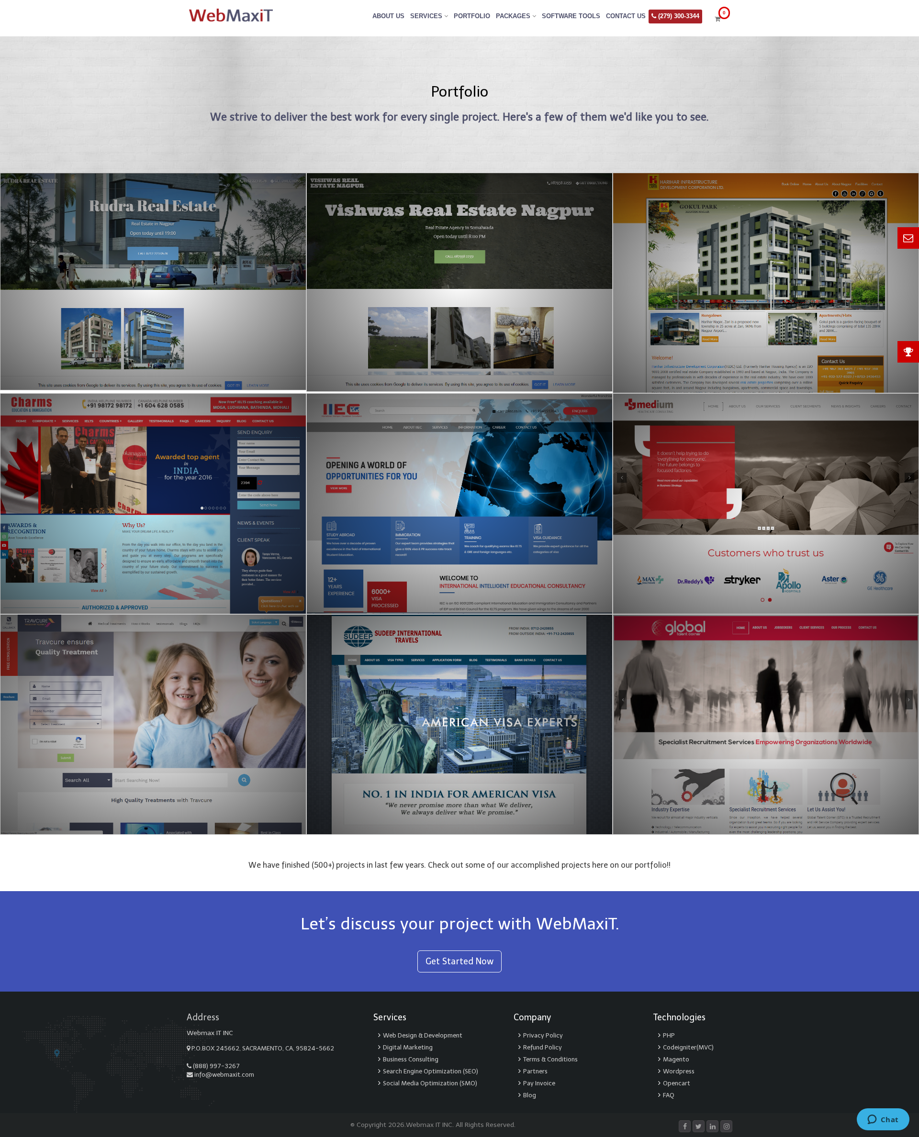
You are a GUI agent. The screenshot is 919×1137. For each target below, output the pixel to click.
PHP (669, 1035)
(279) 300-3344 (677, 16)
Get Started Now (459, 961)
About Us (388, 16)
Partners (535, 1071)
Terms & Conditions (550, 1059)
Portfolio (472, 16)
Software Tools (571, 16)
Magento (676, 1059)
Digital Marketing (408, 1047)
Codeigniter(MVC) (688, 1047)
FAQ (668, 1095)
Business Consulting (410, 1059)
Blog (529, 1095)
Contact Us (626, 16)
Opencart (676, 1083)
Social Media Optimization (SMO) (430, 1083)
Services (427, 16)
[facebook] (685, 1127)
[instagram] (726, 1127)
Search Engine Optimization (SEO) (430, 1071)
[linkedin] (712, 1127)
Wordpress (679, 1071)
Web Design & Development (422, 1035)
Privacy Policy (543, 1035)
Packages (514, 16)
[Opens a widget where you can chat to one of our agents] (882, 1120)
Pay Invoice (539, 1083)
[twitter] (699, 1127)
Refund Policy (542, 1047)
